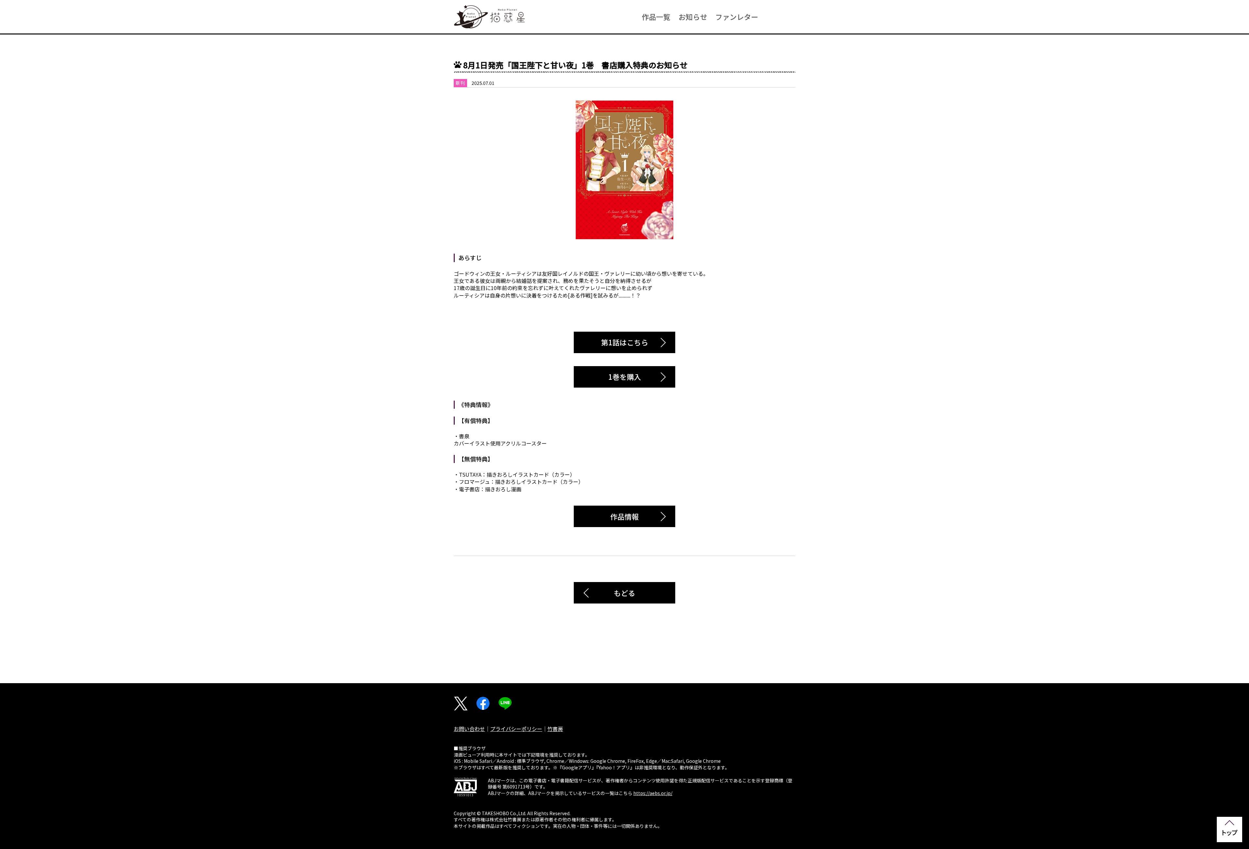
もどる (624, 593)
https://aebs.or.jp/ (652, 793)
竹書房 (555, 729)
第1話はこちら (624, 342)
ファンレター (736, 16)
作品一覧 (656, 16)
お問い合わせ (469, 729)
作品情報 (624, 516)
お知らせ (692, 16)
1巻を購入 (624, 376)
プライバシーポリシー (516, 729)
